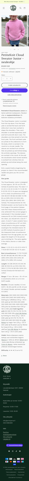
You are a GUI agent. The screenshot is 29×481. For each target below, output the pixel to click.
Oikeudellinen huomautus (15, 477)
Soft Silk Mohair (21, 313)
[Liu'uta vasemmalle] (10, 49)
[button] (4, 8)
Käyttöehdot (21, 472)
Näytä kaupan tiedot (9, 106)
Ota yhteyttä (7, 437)
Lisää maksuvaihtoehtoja (14, 94)
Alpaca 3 (4, 340)
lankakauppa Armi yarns (14, 467)
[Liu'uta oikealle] (18, 49)
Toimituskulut (12, 68)
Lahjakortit (6, 439)
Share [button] (5, 355)
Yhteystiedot (20, 475)
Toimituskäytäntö (11, 475)
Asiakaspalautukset (9, 435)
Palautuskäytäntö (19, 469)
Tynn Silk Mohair (13, 329)
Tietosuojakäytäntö (11, 472)
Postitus (6, 432)
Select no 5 (24, 340)
